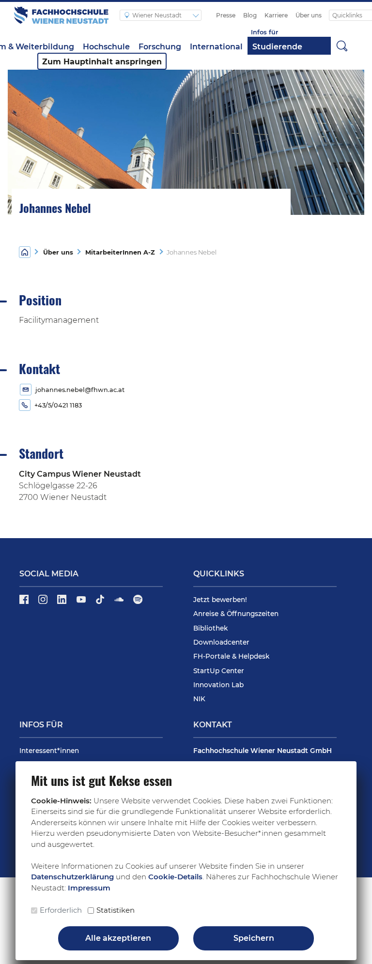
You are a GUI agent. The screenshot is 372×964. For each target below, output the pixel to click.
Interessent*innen (49, 750)
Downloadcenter (221, 642)
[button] (342, 45)
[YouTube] (82, 602)
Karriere (276, 15)
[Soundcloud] (119, 602)
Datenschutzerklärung (72, 876)
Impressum (89, 887)
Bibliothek (210, 628)
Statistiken (115, 910)
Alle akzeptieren (118, 938)
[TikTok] (101, 602)
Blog (250, 15)
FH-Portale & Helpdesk (231, 656)
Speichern (253, 938)
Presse (225, 15)
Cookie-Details (175, 876)
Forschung (160, 46)
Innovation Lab (218, 685)
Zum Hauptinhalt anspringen (102, 61)
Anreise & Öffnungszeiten (236, 614)
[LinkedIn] (62, 602)
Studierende (277, 46)
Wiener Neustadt (157, 15)
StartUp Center (218, 671)
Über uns (308, 15)
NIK (199, 699)
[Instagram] (43, 602)
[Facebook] (25, 602)
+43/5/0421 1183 (58, 405)
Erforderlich (61, 910)
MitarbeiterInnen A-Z (118, 252)
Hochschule (106, 46)
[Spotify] (137, 602)
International (216, 46)
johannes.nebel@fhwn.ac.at (79, 389)
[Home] (25, 251)
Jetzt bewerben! (220, 599)
